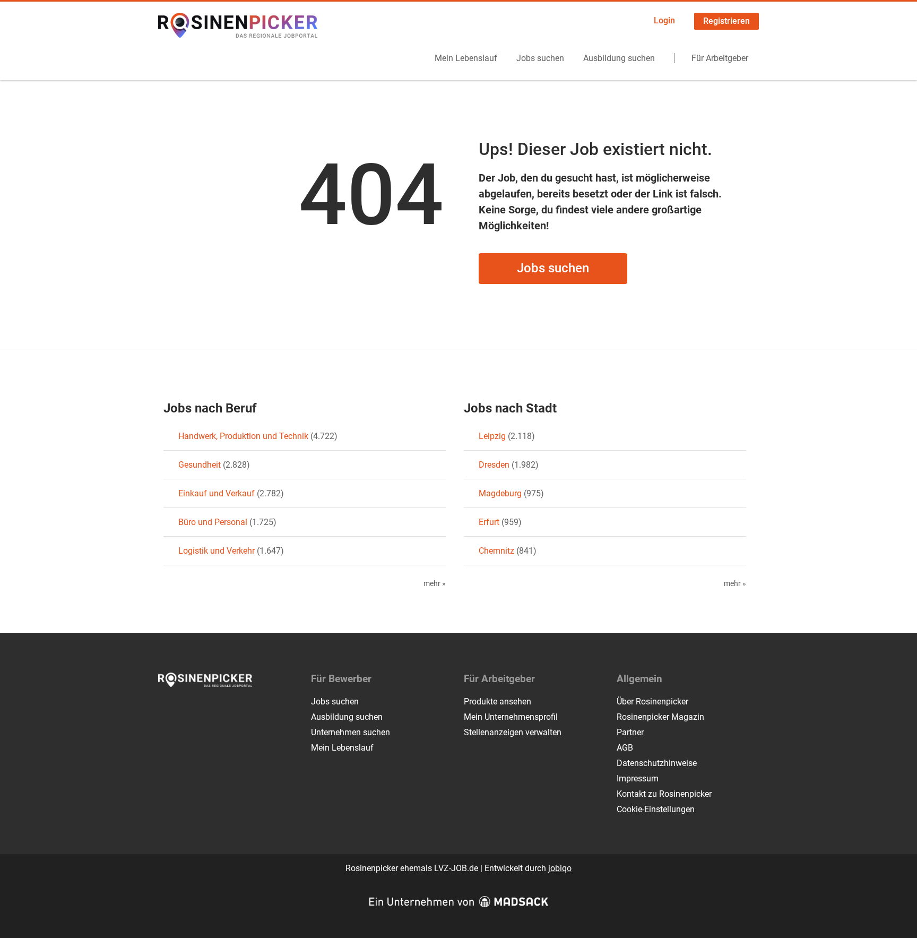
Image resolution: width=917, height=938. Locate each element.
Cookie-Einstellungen (656, 809)
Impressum (638, 778)
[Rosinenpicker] (237, 25)
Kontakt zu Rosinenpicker (664, 794)
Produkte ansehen (497, 701)
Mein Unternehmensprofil (511, 717)
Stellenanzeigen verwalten (512, 732)
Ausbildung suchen (619, 58)
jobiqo (560, 868)
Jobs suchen (540, 58)
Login (664, 20)
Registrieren (726, 21)
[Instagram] (184, 709)
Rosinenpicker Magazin (660, 717)
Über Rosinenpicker (652, 701)
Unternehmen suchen (350, 732)
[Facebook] (167, 709)
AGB (625, 748)
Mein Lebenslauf (466, 58)
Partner (630, 732)
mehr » (434, 583)
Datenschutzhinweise (657, 763)
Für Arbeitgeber (719, 58)
